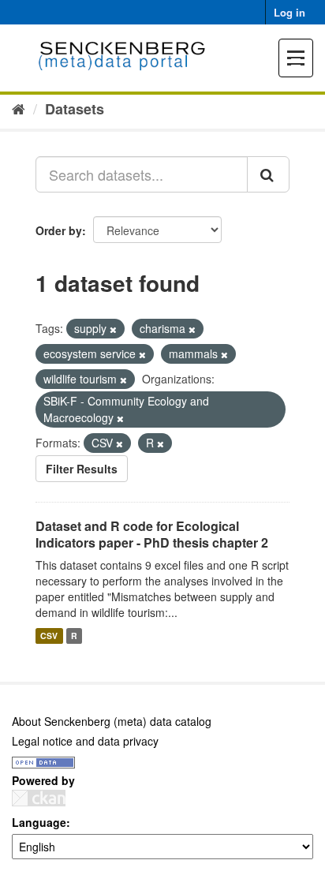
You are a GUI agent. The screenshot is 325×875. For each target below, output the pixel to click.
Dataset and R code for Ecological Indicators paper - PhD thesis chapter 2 (151, 534)
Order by (58, 230)
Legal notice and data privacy (85, 741)
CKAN (38, 798)
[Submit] (268, 174)
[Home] (18, 108)
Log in (289, 12)
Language (39, 822)
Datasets (74, 109)
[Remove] (113, 329)
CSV (49, 635)
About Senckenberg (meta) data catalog (111, 721)
